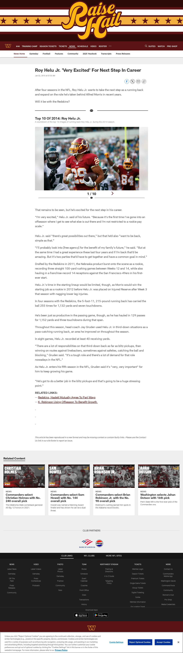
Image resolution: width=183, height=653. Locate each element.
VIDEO (36, 564)
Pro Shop (168, 600)
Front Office (84, 590)
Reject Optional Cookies (140, 642)
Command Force (168, 585)
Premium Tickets (137, 578)
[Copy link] (144, 81)
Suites (137, 597)
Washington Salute (168, 581)
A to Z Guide (109, 576)
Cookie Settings (116, 642)
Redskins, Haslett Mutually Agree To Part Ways (66, 397)
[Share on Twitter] (132, 83)
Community (11, 593)
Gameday (11, 574)
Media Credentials (168, 604)
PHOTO (60, 564)
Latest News (11, 569)
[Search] (146, 46)
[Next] (112, 193)
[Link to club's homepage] (8, 45)
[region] (91, 642)
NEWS (11, 564)
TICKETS (137, 564)
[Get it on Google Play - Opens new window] (100, 616)
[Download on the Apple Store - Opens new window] (81, 615)
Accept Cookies (164, 642)
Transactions (84, 600)
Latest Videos (36, 569)
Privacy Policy (61, 650)
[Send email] (138, 83)
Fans (60, 590)
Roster (84, 569)
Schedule (84, 574)
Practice (60, 581)
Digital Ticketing (138, 592)
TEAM (84, 564)
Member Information (138, 602)
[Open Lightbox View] (91, 165)
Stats (84, 595)
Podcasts (36, 585)
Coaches (84, 585)
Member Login (137, 569)
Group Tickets (137, 588)
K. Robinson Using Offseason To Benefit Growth (68, 402)
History (84, 604)
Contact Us (168, 569)
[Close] (178, 642)
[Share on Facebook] (127, 83)
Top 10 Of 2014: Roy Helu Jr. (58, 118)
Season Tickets (138, 574)
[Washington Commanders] (91, 628)
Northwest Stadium (109, 564)
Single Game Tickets (138, 583)
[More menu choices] (110, 46)
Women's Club (168, 595)
